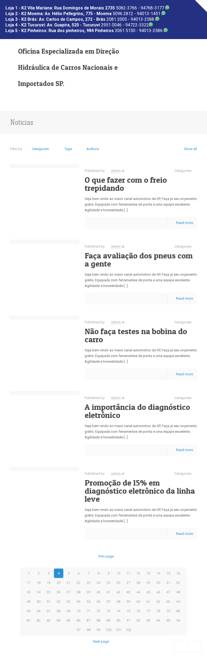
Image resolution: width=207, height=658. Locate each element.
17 (28, 583)
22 (78, 583)
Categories (40, 149)
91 (128, 620)
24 (98, 583)
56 (98, 602)
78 (158, 611)
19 (48, 583)
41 (108, 592)
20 (58, 583)
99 (98, 630)
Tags (68, 149)
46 (158, 592)
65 (28, 611)
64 (178, 602)
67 (48, 611)
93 (148, 620)
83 (48, 620)
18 (38, 583)
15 (168, 573)
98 (88, 630)
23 (88, 583)
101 (118, 630)
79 (168, 611)
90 (118, 620)
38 (78, 592)
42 (118, 592)
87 (88, 620)
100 (108, 630)
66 (38, 611)
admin (116, 171)
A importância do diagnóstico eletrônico (137, 411)
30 (158, 583)
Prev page (105, 556)
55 (88, 602)
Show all (190, 149)
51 (48, 602)
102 (128, 630)
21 (68, 583)
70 (78, 611)
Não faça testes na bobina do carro (136, 335)
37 (68, 592)
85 (68, 620)
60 (138, 602)
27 (128, 583)
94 (158, 620)
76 (138, 611)
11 (128, 573)
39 (88, 592)
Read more (184, 223)
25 (108, 583)
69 (68, 611)
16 (178, 573)
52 (58, 602)
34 (38, 592)
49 (28, 602)
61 (148, 602)
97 (78, 630)
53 (68, 602)
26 (118, 583)
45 (148, 592)
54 (78, 602)
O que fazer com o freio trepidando (126, 184)
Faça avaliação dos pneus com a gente (139, 259)
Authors (93, 149)
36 (58, 592)
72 (98, 611)
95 (168, 620)
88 (98, 620)
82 (38, 620)
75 (128, 611)
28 (138, 583)
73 (108, 611)
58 (118, 602)
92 (138, 620)
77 (148, 611)
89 (108, 620)
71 (88, 611)
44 (138, 592)
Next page (101, 641)
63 (168, 602)
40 (98, 592)
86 (78, 620)
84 (58, 620)
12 (138, 573)
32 (178, 583)
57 (108, 602)
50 (38, 602)
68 (58, 611)
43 (128, 592)
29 (148, 583)
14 (158, 573)
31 (168, 583)
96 (178, 620)
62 (158, 602)
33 (28, 592)
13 (148, 573)
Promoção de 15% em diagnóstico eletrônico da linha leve (140, 491)
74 (118, 611)
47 (168, 592)
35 (48, 592)
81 (28, 620)
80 (178, 611)
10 (118, 573)
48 (178, 592)
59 (128, 602)
